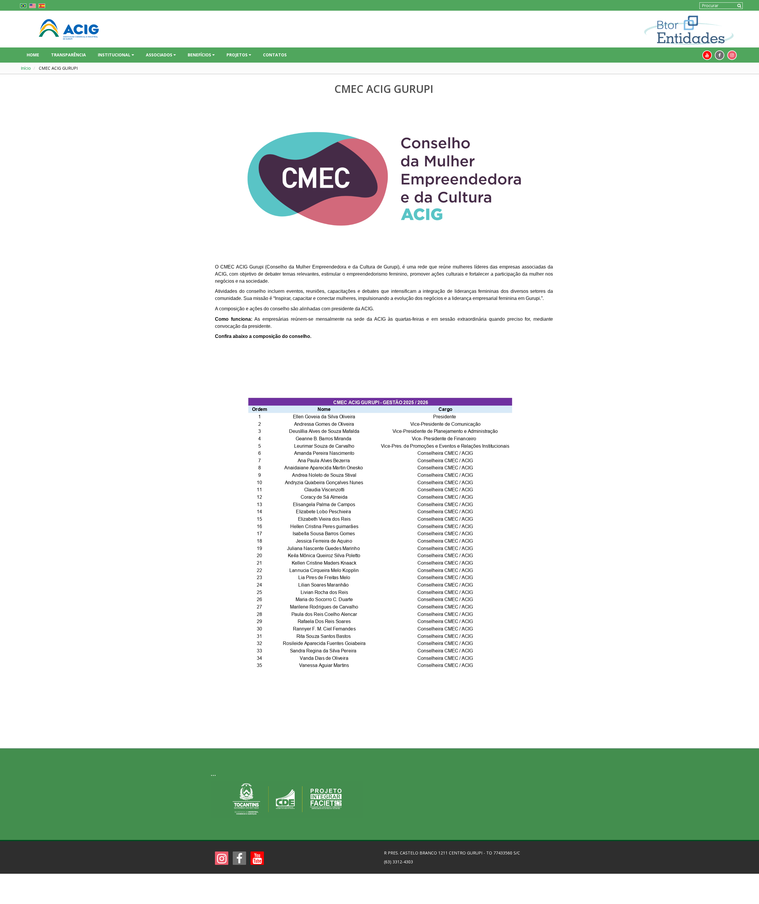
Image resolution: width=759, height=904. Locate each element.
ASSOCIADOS (159, 55)
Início (26, 68)
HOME (33, 55)
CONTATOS (275, 55)
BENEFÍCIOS (200, 55)
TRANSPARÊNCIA (68, 55)
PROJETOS (238, 55)
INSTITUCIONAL (115, 55)
